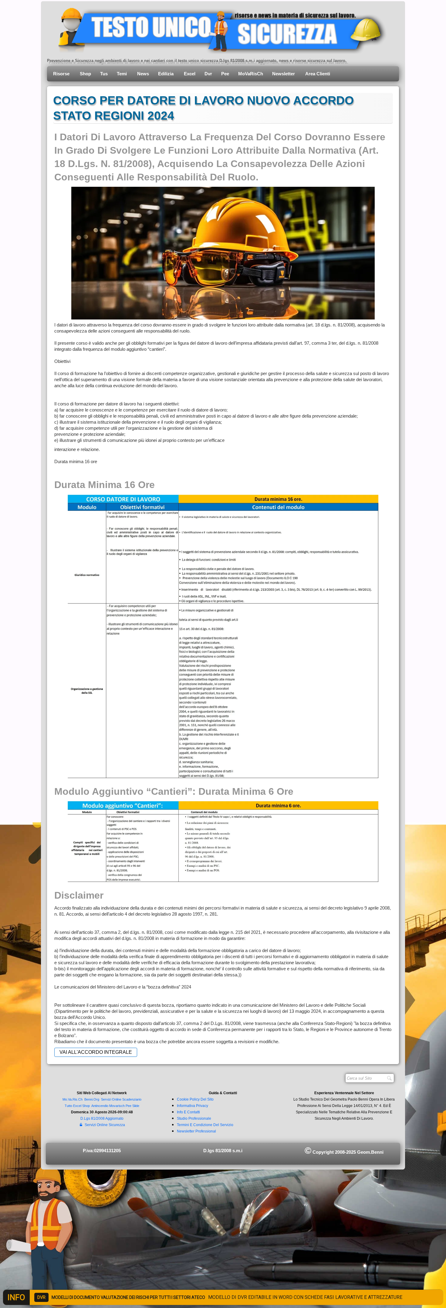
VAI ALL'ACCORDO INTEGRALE (95, 1052)
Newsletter (284, 73)
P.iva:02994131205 (102, 1150)
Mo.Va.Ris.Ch (73, 1099)
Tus (104, 73)
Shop (85, 73)
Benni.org (91, 1099)
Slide (135, 1106)
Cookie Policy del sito (195, 1099)
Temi (122, 73)
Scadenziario (131, 1099)
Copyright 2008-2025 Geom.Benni (344, 1152)
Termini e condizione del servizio (205, 1125)
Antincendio (99, 1106)
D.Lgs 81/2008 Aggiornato (101, 1118)
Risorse (62, 73)
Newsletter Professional (196, 1131)
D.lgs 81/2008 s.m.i (222, 1150)
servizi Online (111, 1099)
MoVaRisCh (250, 73)
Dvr (208, 73)
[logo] (217, 29)
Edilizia (166, 73)
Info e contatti (188, 1112)
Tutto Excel (73, 1106)
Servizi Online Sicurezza (105, 1125)
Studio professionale (194, 1118)
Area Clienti (318, 73)
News (143, 73)
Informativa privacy (192, 1106)
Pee (225, 73)
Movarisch (117, 1106)
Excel (189, 73)
